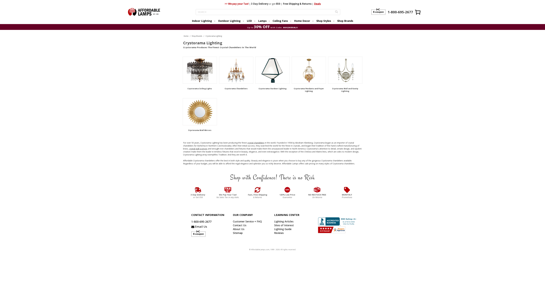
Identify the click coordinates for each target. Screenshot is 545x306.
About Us (238, 229)
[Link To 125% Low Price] (287, 189)
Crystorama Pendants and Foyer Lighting (309, 89)
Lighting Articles (284, 221)
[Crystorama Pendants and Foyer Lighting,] (308, 70)
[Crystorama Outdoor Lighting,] (272, 70)
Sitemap (238, 233)
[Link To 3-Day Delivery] (198, 189)
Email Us (200, 227)
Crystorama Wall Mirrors (199, 130)
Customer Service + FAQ (247, 221)
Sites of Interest (284, 225)
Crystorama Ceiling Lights (199, 88)
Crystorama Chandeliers (236, 88)
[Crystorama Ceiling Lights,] (199, 70)
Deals (317, 3)
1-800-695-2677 (201, 222)
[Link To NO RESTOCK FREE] (317, 189)
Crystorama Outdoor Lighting (272, 88)
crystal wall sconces (198, 148)
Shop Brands (345, 21)
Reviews (279, 233)
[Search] (336, 12)
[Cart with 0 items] (418, 12)
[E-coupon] (378, 11)
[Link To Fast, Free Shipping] (257, 189)
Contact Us (239, 225)
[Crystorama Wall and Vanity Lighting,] (345, 70)
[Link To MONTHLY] (347, 189)
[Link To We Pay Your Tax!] (227, 189)
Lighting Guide (283, 229)
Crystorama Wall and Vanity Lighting (345, 89)
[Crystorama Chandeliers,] (236, 70)
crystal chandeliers (255, 142)
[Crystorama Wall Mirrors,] (199, 112)
